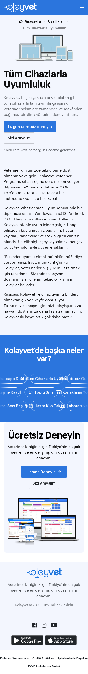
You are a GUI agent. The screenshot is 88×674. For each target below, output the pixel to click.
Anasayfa (33, 21)
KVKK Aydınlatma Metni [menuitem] (44, 666)
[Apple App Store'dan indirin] (61, 640)
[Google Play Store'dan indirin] (27, 640)
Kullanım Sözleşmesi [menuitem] (14, 658)
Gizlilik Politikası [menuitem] (43, 658)
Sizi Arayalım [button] (19, 138)
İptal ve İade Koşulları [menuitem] (73, 658)
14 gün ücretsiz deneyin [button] (30, 126)
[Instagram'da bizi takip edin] (44, 625)
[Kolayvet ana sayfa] (20, 7)
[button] (82, 7)
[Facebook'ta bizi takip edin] (35, 625)
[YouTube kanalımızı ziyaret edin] (53, 625)
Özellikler (56, 21)
